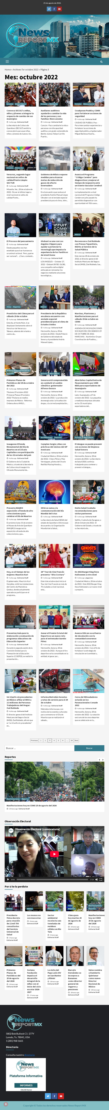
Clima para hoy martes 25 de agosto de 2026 (75, 919)
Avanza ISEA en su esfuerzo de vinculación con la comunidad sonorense (88, 636)
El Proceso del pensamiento (20, 241)
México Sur (53, 104)
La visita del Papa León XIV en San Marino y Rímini (54, 974)
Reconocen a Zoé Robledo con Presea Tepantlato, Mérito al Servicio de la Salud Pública (87, 245)
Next (76, 740)
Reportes (16, 307)
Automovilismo (46, 437)
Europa (50, 963)
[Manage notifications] (6, 1104)
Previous (34, 740)
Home (8, 69)
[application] (54, 854)
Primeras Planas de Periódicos (18, 370)
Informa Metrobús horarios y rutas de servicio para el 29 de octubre (54, 700)
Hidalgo (51, 906)
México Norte (54, 374)
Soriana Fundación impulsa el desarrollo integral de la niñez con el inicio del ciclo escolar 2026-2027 (34, 981)
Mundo (57, 963)
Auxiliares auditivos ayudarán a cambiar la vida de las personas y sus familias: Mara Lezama (53, 114)
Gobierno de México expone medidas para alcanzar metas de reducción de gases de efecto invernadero (54, 180)
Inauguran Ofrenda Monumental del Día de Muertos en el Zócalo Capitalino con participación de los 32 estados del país (20, 449)
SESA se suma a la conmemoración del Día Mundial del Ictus (52, 511)
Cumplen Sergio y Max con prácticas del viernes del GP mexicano (54, 447)
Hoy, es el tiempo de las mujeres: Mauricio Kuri (18, 573)
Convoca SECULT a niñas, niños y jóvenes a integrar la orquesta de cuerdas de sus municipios (20, 114)
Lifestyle (44, 235)
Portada (87, 565)
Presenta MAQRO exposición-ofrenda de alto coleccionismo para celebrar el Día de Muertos (20, 512)
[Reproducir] (8, 879)
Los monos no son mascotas (34, 916)
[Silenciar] (96, 879)
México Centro (20, 104)
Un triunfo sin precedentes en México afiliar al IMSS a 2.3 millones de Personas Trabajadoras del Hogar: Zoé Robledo (19, 702)
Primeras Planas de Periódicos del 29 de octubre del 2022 (20, 383)
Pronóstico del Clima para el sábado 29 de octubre (20, 315)
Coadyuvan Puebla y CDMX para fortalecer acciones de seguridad (88, 113)
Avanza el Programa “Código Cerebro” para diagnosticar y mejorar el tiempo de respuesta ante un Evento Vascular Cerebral (88, 180)
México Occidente (22, 235)
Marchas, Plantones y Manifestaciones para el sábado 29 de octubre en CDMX (86, 317)
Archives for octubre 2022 (25, 69)
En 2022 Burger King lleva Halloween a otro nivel (87, 573)
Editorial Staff (22, 122)
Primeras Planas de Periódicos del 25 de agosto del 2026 (13, 975)
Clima (9, 307)
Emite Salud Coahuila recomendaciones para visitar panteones (86, 511)
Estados (10, 104)
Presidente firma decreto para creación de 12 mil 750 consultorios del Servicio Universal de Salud (13, 925)
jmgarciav (89, 578)
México (43, 168)
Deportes (58, 437)
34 (72, 740)
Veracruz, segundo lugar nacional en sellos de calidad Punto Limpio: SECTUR (18, 178)
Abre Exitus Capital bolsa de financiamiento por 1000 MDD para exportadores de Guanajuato (88, 384)
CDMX (9, 437)
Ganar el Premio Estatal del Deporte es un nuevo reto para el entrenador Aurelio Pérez (54, 637)
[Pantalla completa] (101, 879)
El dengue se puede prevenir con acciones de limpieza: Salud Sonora (88, 447)
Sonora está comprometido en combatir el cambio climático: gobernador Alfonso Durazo (54, 384)
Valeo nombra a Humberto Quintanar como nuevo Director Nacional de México (95, 978)
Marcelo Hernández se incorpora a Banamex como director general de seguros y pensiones (75, 980)
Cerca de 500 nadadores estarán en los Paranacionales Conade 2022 (86, 701)
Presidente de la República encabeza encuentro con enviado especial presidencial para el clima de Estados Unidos (54, 319)
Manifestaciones (81, 307)
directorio (29, 1054)
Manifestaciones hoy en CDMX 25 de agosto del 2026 (31, 805)
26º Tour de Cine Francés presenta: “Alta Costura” (53, 573)
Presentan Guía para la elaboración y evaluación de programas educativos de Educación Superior (20, 637)
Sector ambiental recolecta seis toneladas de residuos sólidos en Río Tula (54, 923)
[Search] (101, 61)
